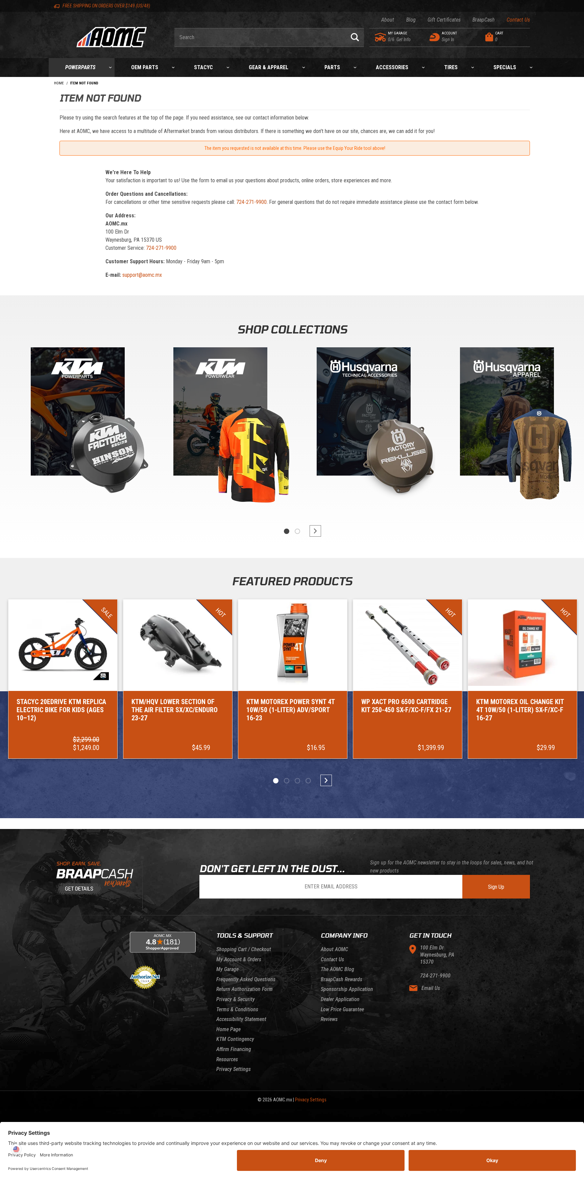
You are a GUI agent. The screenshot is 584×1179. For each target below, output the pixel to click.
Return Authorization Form (244, 989)
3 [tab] (297, 780)
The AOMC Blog (337, 969)
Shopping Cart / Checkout (243, 949)
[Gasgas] (364, 413)
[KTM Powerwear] (220, 413)
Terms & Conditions (237, 1009)
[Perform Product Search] (355, 37)
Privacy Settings (233, 1069)
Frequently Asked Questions (245, 979)
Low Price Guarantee (342, 1009)
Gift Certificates (444, 20)
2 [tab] (297, 531)
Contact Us (518, 20)
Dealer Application (340, 999)
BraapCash (483, 20)
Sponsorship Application (347, 989)
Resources (227, 1059)
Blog (410, 20)
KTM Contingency (235, 1039)
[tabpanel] (77, 428)
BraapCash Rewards (341, 979)
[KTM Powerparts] (77, 413)
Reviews (329, 1019)
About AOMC (334, 949)
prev (272, 531)
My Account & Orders (238, 959)
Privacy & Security (235, 999)
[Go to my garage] (381, 37)
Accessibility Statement (241, 1019)
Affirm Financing (233, 1049)
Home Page (228, 1029)
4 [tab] (308, 780)
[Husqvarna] (507, 413)
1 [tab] (286, 531)
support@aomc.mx (142, 275)
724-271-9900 (251, 202)
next (312, 531)
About (387, 20)
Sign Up (496, 887)
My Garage (227, 969)
